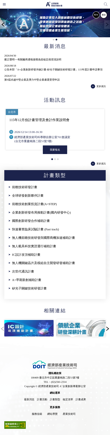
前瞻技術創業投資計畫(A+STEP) (34, 204)
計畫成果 (81, 399)
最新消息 (29, 399)
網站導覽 (52, 413)
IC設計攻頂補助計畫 (26, 254)
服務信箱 (37, 413)
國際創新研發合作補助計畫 (31, 221)
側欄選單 (4, 4)
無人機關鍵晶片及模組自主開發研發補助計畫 (43, 263)
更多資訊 (101, 86)
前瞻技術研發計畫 (24, 187)
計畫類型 (55, 399)
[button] (3, 24)
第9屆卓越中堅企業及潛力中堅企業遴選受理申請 (32, 79)
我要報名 (55, 149)
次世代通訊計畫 (23, 271)
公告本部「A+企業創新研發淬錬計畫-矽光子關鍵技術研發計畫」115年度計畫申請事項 (53, 69)
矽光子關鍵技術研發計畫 (29, 288)
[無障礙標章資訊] (15, 428)
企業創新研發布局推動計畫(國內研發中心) (41, 212)
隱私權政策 (55, 373)
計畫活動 (42, 399)
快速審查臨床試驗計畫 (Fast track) (35, 229)
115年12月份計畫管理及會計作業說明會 (39, 120)
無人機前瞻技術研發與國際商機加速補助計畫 (43, 238)
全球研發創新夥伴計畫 (28, 195)
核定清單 (68, 399)
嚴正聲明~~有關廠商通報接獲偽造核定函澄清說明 (32, 59)
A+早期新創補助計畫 (26, 280)
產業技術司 (69, 413)
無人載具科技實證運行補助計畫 (34, 246)
